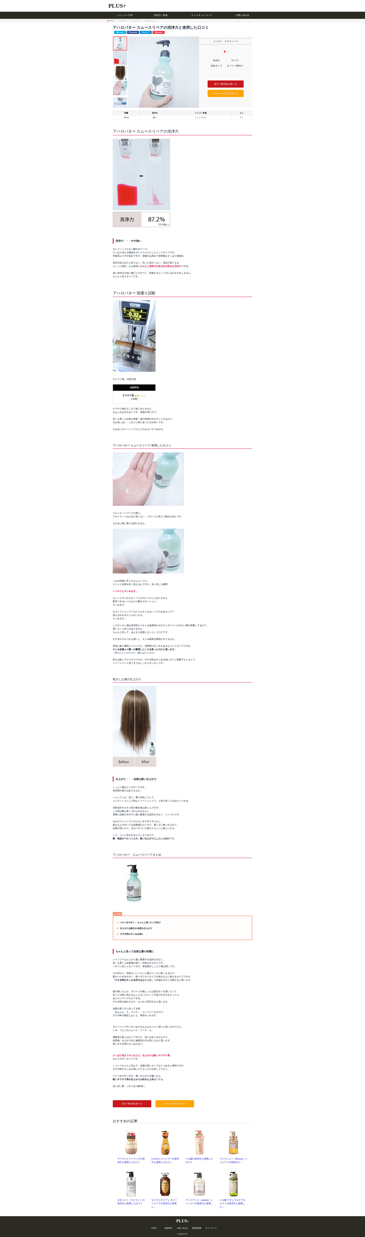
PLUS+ (117, 6)
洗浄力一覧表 (161, 15)
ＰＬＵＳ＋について (201, 15)
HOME (154, 1228)
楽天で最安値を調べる (225, 84)
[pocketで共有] (159, 32)
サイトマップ (211, 1228)
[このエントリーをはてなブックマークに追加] (146, 32)
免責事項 (168, 1228)
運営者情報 (196, 1228)
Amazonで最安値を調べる (226, 93)
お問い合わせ (242, 15)
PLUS (182, 1220)
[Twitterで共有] (120, 32)
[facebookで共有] (133, 32)
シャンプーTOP (125, 15)
